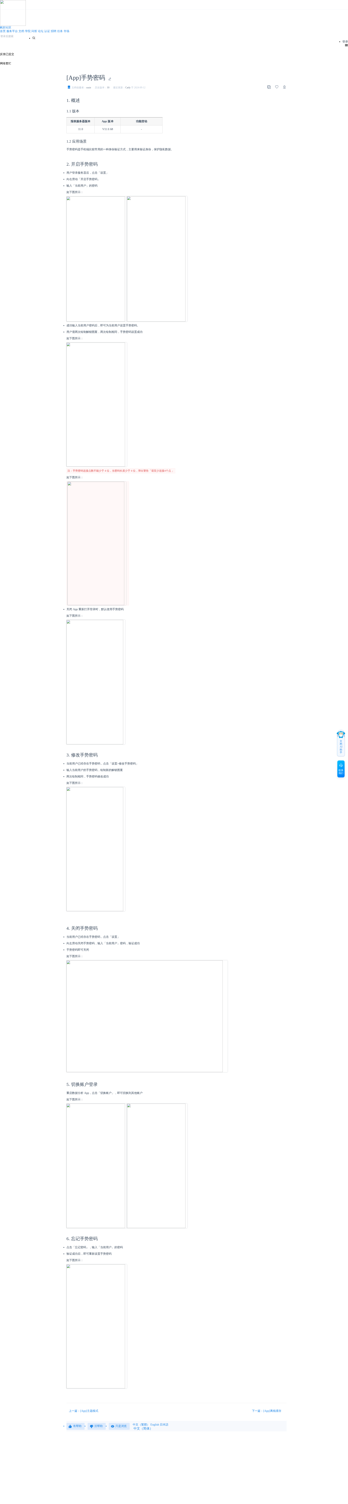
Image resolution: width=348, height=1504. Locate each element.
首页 (3, 31)
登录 (345, 41)
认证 (47, 31)
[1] (33, 38)
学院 (28, 31)
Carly (127, 87)
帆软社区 (5, 27)
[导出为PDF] (285, 87)
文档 (21, 31)
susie (88, 87)
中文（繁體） (141, 1424)
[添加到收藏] (277, 87)
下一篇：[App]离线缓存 (267, 1410)
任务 (60, 31)
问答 (34, 31)
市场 (66, 31)
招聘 (53, 31)
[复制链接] (269, 87)
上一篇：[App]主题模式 (83, 1410)
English (154, 1424)
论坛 (41, 31)
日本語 (164, 1424)
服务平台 (12, 31)
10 (108, 87)
